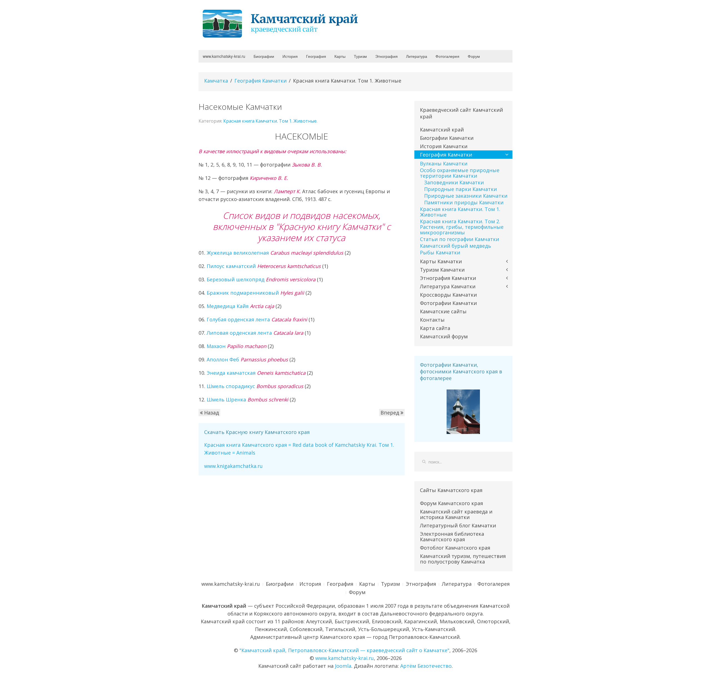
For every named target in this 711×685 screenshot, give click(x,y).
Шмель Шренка (247, 399)
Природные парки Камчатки (460, 189)
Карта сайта (435, 328)
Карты (340, 56)
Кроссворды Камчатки (448, 294)
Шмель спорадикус (255, 386)
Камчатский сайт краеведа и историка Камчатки (456, 514)
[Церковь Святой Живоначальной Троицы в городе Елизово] (463, 411)
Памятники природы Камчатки (464, 202)
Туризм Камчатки (442, 269)
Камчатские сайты (443, 311)
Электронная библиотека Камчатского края (452, 536)
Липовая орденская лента (255, 332)
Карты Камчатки (441, 261)
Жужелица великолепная (275, 252)
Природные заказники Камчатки (465, 195)
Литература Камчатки (447, 286)
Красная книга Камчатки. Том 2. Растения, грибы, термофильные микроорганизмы (462, 227)
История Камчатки (443, 146)
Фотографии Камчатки (448, 303)
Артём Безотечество (426, 665)
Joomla (343, 665)
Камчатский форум (444, 336)
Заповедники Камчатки (454, 182)
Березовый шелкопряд (261, 279)
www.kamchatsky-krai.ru (224, 56)
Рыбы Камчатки (440, 252)
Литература (416, 56)
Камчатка (216, 80)
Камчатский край (442, 129)
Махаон (236, 346)
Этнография (386, 56)
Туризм (360, 56)
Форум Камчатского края (451, 503)
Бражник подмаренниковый (255, 292)
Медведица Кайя (240, 306)
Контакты (432, 319)
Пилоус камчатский (264, 266)
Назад (211, 412)
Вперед (390, 412)
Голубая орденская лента (257, 319)
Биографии (264, 56)
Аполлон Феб (247, 359)
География (316, 56)
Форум (474, 56)
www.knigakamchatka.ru (233, 466)
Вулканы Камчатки (443, 163)
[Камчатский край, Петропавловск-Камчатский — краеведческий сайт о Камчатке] (282, 23)
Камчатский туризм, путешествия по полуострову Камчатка (463, 559)
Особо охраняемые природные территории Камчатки (459, 173)
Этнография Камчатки (448, 278)
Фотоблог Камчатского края (455, 547)
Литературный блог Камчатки (458, 525)
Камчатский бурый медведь (455, 245)
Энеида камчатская (256, 372)
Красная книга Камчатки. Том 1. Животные (270, 121)
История (290, 56)
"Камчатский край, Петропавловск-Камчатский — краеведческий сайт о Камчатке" (344, 650)
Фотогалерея (447, 56)
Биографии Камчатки (447, 138)
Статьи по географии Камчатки (459, 239)
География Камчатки (260, 80)
